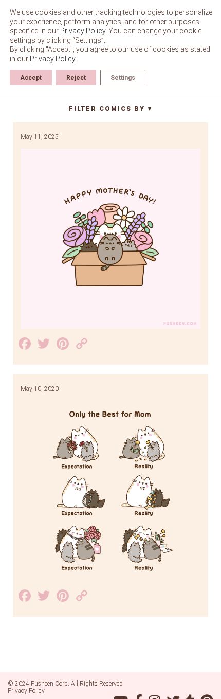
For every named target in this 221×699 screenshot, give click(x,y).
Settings (122, 77)
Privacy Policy (26, 690)
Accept (31, 77)
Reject (76, 77)
